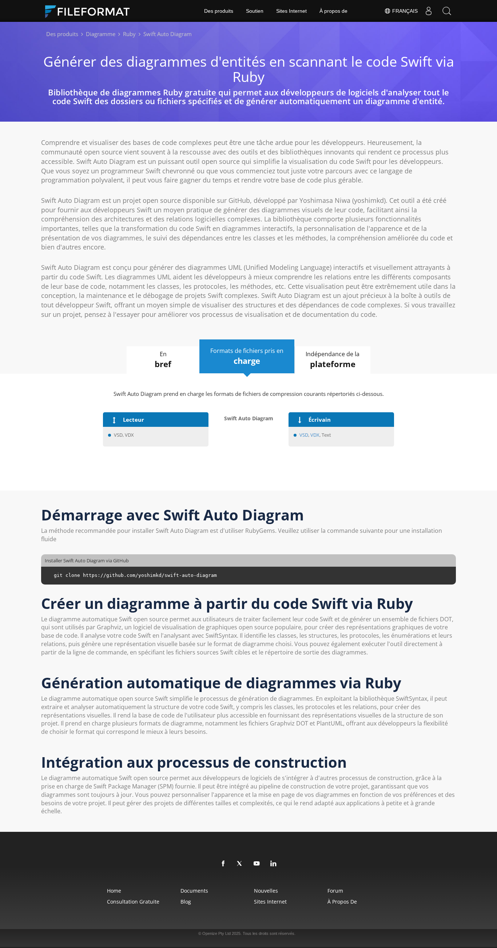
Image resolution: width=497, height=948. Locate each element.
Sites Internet (291, 11)
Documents (194, 890)
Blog (185, 901)
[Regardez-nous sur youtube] (257, 864)
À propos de (333, 11)
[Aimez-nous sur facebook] (223, 864)
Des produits (218, 11)
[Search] (447, 11)
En (163, 359)
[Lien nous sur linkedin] (273, 864)
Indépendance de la (332, 359)
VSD (303, 435)
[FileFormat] (90, 11)
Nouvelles (266, 890)
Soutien (254, 11)
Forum (335, 890)
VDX (314, 435)
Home (114, 890)
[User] (429, 11)
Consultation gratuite (133, 901)
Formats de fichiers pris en (246, 356)
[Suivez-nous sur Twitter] (240, 864)
